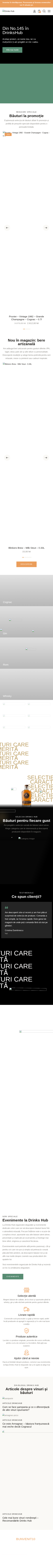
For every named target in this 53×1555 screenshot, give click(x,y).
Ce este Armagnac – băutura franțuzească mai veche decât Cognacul (25, 1425)
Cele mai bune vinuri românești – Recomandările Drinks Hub (20, 1519)
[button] (49, 11)
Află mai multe (12, 50)
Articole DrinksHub (12, 1403)
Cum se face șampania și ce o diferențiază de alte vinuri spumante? (25, 1408)
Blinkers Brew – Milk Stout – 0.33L (27, 548)
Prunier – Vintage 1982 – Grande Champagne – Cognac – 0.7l (26, 318)
